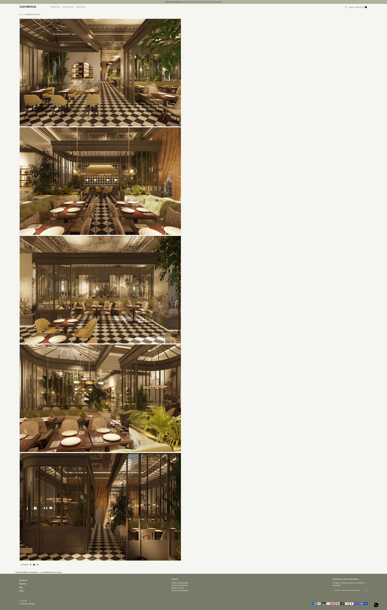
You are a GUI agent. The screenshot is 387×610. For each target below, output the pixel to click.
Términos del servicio (180, 585)
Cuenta (351, 7)
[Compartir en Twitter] (34, 564)
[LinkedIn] (22, 600)
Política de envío (178, 588)
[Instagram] (25, 600)
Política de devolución (180, 590)
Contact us (23, 580)
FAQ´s (21, 591)
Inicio (20, 14)
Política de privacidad (180, 583)
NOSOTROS (80, 7)
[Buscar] (346, 7)
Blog (20, 587)
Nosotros (22, 584)
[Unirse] (365, 590)
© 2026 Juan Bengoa (27, 604)
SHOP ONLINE (68, 7)
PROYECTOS (54, 7)
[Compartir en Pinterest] (37, 564)
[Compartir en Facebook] (30, 564)
